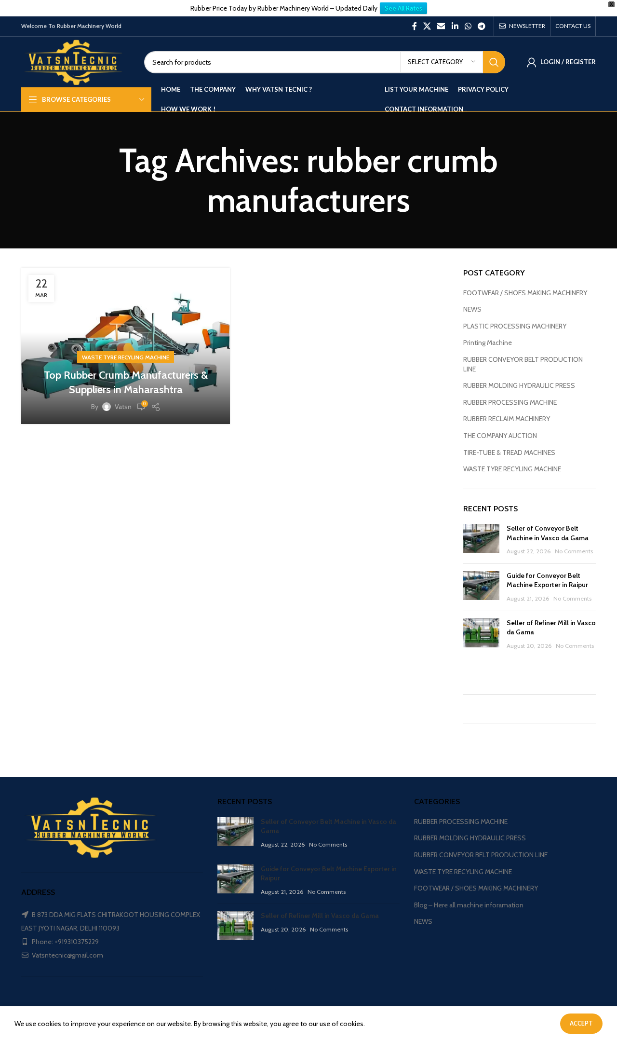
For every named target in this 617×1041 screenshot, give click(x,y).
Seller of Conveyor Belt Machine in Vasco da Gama (548, 533)
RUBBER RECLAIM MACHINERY (506, 418)
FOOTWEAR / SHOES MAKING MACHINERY (525, 292)
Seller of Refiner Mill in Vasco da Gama (320, 915)
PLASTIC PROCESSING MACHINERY (514, 326)
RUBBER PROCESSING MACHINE (510, 402)
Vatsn (123, 406)
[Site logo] (75, 61)
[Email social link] (441, 26)
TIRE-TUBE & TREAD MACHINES (509, 452)
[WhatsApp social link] (467, 26)
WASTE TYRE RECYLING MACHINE (125, 357)
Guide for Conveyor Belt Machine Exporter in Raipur (547, 580)
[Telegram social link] (482, 26)
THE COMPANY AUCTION (500, 435)
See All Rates (403, 8)
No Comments (574, 551)
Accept (581, 1023)
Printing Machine (487, 342)
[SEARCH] (494, 62)
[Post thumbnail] (481, 540)
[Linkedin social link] (454, 26)
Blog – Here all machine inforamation (468, 905)
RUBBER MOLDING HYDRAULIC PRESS (519, 385)
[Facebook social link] (414, 26)
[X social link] (427, 26)
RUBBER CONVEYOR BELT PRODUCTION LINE (523, 364)
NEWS (472, 309)
